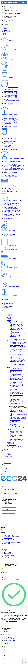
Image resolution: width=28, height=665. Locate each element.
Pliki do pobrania (8, 306)
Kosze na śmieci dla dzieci (10, 176)
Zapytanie (4, 512)
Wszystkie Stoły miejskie (16, 440)
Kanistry (6, 221)
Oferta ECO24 (7, 552)
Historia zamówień (8, 303)
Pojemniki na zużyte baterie (10, 206)
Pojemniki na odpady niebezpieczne (17, 200)
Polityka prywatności (9, 555)
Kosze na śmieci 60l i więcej (11, 119)
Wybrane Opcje (6, 500)
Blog (5, 27)
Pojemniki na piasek (9, 188)
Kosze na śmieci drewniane (10, 144)
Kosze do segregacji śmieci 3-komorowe (14, 167)
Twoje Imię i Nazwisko (7, 503)
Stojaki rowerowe (12, 277)
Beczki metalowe (8, 218)
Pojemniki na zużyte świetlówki (11, 208)
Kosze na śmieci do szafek (10, 125)
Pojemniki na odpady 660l (10, 92)
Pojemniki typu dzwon (9, 102)
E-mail (2, 577)
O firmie (6, 549)
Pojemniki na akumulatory (10, 207)
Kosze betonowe (8, 142)
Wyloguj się (7, 307)
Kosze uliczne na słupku (10, 138)
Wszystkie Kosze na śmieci (16, 379)
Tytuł (3, 497)
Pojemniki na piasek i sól (14, 186)
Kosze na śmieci (12, 114)
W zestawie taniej (8, 99)
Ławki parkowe (12, 258)
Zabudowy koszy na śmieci (10, 233)
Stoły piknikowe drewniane (10, 249)
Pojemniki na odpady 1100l (10, 89)
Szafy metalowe (12, 295)
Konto (5, 30)
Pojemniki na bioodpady (10, 175)
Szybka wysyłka (12, 50)
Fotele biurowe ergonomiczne (15, 286)
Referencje (6, 25)
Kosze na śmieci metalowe (10, 121)
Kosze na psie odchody (9, 148)
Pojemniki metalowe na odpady (11, 100)
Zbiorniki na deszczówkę (10, 234)
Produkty (6, 24)
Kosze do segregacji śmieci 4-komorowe (14, 168)
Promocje (10, 40)
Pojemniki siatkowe (8, 103)
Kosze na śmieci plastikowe (10, 122)
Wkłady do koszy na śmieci (10, 149)
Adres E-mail (5, 506)
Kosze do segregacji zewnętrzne (12, 162)
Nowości (10, 68)
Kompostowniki (8, 236)
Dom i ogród (11, 230)
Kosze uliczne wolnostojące (10, 139)
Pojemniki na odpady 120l (10, 96)
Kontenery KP (7, 104)
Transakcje (6, 304)
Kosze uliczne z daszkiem (10, 141)
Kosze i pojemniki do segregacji (16, 158)
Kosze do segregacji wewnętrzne (12, 161)
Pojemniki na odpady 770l (10, 91)
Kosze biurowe (7, 123)
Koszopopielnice (8, 146)
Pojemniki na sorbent (9, 215)
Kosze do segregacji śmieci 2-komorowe (14, 165)
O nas (5, 28)
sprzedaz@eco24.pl (12, 7)
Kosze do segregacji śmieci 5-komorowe (14, 169)
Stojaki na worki (8, 171)
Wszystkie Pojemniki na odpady (18, 339)
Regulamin (6, 556)
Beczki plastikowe (8, 219)
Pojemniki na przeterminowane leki (12, 210)
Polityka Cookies (8, 558)
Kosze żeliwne (7, 145)
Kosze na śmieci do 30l (9, 116)
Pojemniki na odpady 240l (10, 95)
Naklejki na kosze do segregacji (11, 172)
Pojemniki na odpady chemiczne (12, 213)
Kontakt (6, 299)
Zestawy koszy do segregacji (11, 164)
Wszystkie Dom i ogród (16, 435)
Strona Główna (7, 463)
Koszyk (6, 468)
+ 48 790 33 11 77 (13, 10)
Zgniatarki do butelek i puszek (11, 173)
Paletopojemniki (8, 217)
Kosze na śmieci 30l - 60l (10, 118)
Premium (10, 77)
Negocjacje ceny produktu (10, 493)
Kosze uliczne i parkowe (14, 135)
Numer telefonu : (6, 509)
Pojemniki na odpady (13, 87)
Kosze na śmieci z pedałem (10, 126)
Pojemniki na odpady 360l (10, 93)
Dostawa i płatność (8, 553)
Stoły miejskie (12, 245)
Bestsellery (11, 59)
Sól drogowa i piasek (9, 190)
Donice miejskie (12, 267)
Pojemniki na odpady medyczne (11, 211)
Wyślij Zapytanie (8, 31)
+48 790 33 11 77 (9, 638)
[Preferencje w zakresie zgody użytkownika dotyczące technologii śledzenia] (25, 662)
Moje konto (6, 302)
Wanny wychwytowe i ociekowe (12, 214)
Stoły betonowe (7, 247)
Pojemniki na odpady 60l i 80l (11, 98)
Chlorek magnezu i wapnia (10, 191)
